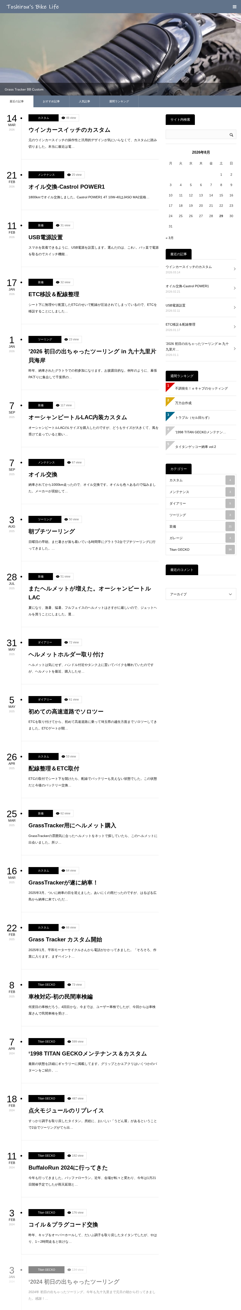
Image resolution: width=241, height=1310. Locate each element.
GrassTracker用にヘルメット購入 (72, 748)
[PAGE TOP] (235, 1304)
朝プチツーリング (51, 454)
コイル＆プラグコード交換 (63, 1148)
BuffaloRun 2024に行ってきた (68, 1091)
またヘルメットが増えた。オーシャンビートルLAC (89, 516)
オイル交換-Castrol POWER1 (66, 110)
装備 (41, 148)
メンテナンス (46, 98)
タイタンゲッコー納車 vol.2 (195, 370)
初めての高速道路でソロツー (66, 635)
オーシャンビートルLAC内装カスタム (77, 340)
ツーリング (45, 262)
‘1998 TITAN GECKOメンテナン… (200, 355)
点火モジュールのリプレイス (66, 1034)
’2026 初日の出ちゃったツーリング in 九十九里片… (197, 270)
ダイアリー (45, 565)
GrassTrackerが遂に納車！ (63, 806)
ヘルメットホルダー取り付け (66, 577)
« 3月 (170, 161)
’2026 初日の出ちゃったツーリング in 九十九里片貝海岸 (92, 279)
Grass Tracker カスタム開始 (65, 863)
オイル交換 (42, 397)
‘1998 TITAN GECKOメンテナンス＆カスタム (87, 977)
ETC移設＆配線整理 (53, 217)
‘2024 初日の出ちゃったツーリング (74, 1205)
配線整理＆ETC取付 (53, 692)
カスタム (43, 41)
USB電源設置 (45, 160)
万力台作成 (183, 326)
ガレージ (200, 461)
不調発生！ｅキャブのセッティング (201, 312)
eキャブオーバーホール (59, 1262)
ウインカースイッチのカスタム (69, 53)
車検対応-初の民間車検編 (60, 920)
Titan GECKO (46, 908)
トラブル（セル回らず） (193, 341)
